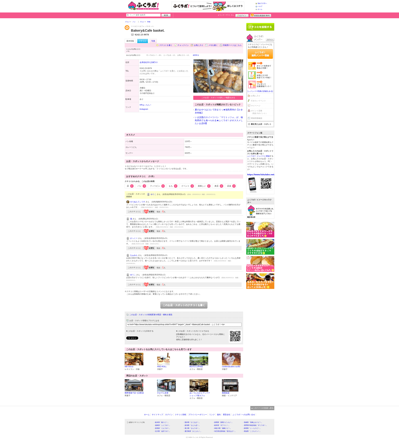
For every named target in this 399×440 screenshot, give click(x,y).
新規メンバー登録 (260, 15)
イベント (187, 186)
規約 (219, 414)
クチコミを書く (165, 45)
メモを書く (213, 45)
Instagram (144, 109)
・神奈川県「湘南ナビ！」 (222, 428)
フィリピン (156, 186)
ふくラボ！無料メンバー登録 (260, 54)
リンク (212, 414)
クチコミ (142, 41)
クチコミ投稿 (180, 414)
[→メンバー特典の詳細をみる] (260, 91)
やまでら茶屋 (162, 393)
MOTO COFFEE (196, 366)
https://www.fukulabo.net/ (261, 174)
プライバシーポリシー (197, 414)
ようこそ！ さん (226, 15)
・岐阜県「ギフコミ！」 (221, 425)
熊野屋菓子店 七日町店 (134, 393)
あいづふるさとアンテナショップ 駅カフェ (200, 394)
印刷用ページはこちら (232, 45)
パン (141, 186)
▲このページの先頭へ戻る (262, 408)
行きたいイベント (258, 101)
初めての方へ (262, 3)
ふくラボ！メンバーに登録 (258, 156)
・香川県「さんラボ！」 (191, 428)
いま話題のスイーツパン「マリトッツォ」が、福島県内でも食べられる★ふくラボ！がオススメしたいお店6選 (219, 120)
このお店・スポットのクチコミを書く (184, 305)
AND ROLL (162, 366)
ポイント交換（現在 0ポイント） (259, 112)
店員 (231, 186)
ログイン (242, 15)
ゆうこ (153, 194)
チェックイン (183, 45)
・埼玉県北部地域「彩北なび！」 (224, 431)
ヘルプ (260, 6)
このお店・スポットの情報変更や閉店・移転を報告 (150, 315)
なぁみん (134, 255)
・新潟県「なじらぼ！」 (191, 425)
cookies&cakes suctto (231, 366)
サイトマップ (157, 414)
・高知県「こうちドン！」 (251, 431)
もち (172, 186)
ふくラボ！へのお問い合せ (244, 414)
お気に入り (198, 45)
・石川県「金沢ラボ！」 (162, 431)
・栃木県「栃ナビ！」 (161, 422)
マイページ (255, 106)
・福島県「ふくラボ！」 (162, 425)
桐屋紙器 (225, 393)
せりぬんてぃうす (137, 202)
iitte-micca (129, 366)
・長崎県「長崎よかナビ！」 (252, 422)
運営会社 (226, 414)
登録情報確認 (256, 118)
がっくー (134, 238)
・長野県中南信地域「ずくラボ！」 (254, 425)
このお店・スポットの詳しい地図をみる (218, 98)
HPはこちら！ (146, 105)
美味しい (203, 186)
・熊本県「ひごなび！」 (191, 422)
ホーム (260, 9)
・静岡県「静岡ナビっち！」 (223, 422)
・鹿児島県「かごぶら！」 (192, 431)
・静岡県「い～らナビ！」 (251, 428)
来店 (218, 186)
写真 (153, 41)
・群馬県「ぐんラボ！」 (162, 428)
